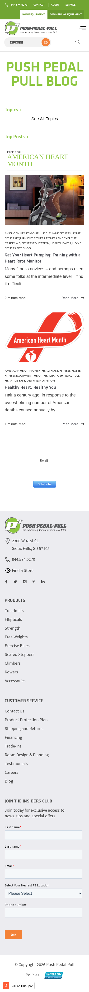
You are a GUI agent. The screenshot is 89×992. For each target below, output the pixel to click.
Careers (11, 772)
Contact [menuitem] (39, 5)
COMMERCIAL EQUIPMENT (66, 14)
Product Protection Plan (26, 719)
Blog (9, 781)
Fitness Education (35, 243)
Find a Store (22, 570)
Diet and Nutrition (41, 380)
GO (46, 42)
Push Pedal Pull (68, 375)
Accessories (15, 680)
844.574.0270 (23, 559)
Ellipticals (13, 619)
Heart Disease (15, 380)
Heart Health (61, 243)
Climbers (13, 663)
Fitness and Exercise (61, 238)
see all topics (44, 118)
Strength (12, 628)
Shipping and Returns (24, 728)
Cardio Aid (12, 243)
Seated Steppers (19, 654)
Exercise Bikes (17, 645)
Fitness (39, 238)
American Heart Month (23, 233)
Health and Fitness (56, 233)
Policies (32, 975)
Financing (13, 737)
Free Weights (16, 637)
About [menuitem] (55, 5)
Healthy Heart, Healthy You (30, 387)
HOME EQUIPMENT (33, 14)
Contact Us (14, 711)
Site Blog (24, 248)
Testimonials (16, 763)
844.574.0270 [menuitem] (19, 5)
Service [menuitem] (70, 5)
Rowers (11, 672)
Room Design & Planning (27, 754)
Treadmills (14, 610)
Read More (69, 298)
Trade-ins (13, 746)
